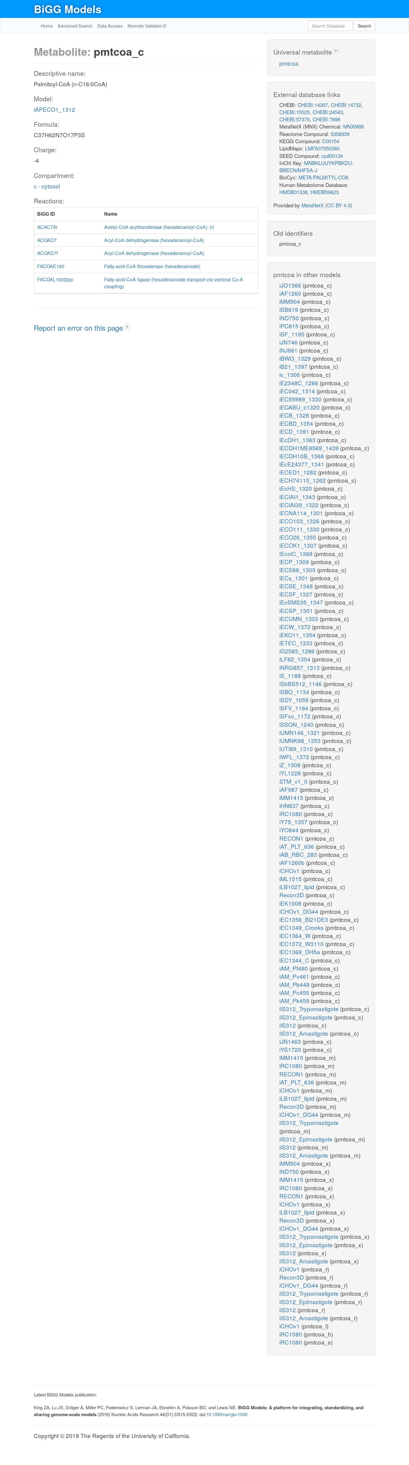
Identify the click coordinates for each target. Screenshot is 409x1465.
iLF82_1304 (295, 659)
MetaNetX (313, 205)
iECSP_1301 (296, 610)
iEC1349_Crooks (302, 927)
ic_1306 (290, 374)
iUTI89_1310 (296, 748)
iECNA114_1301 (302, 513)
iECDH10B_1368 (302, 456)
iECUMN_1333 (299, 618)
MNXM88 (353, 126)
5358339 (340, 134)
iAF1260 (291, 293)
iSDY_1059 (294, 700)
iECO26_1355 (298, 537)
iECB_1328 (294, 415)
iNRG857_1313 (300, 667)
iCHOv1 (290, 870)
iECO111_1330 (300, 529)
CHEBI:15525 (294, 112)
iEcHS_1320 (296, 488)
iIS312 (288, 1025)
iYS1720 (291, 1049)
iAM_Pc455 (295, 992)
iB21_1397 (294, 366)
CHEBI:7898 (326, 119)
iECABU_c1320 (300, 407)
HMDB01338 (293, 192)
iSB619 (289, 309)
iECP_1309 (294, 562)
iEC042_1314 (297, 391)
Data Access (110, 25)
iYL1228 (290, 773)
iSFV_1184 (294, 708)
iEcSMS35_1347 (302, 602)
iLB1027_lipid (297, 887)
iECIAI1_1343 (298, 497)
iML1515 (291, 879)
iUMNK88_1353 (300, 740)
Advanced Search (75, 25)
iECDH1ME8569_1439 (309, 448)
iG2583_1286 (297, 651)
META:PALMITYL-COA (324, 177)
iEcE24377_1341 (302, 464)
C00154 (330, 141)
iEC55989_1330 (301, 399)
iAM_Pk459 (295, 1000)
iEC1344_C (295, 960)
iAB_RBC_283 (299, 854)
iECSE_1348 (296, 586)
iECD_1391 (295, 431)
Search (364, 26)
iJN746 (289, 342)
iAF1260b (292, 862)
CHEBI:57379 (294, 119)
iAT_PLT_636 (297, 846)
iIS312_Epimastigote (306, 1017)
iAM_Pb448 (295, 984)
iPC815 (289, 326)
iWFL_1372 (295, 757)
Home (47, 25)
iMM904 (290, 301)
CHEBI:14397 (313, 104)
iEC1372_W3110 (302, 944)
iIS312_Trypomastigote (309, 1009)
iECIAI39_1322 (299, 505)
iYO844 (289, 830)
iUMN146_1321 (300, 732)
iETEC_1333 (296, 643)
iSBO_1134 (295, 692)
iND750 (289, 318)
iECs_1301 (294, 578)
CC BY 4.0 (338, 205)
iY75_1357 (294, 822)
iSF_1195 (292, 334)
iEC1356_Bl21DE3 (304, 919)
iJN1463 (290, 1041)
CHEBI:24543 (328, 112)
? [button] (127, 326)
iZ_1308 (290, 765)
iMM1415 (292, 797)
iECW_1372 (295, 627)
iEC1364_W (295, 935)
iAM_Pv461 (295, 976)
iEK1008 (291, 903)
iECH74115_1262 (303, 480)
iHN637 (289, 805)
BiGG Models (68, 8)
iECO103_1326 (300, 521)
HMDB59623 (324, 192)
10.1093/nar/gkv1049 (226, 1414)
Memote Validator (145, 25)
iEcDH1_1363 (298, 440)
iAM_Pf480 (294, 968)
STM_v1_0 (294, 781)
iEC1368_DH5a (300, 952)
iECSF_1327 (296, 594)
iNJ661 (289, 350)
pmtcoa (289, 63)
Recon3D (292, 895)
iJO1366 (291, 285)
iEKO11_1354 (298, 635)
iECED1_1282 (298, 472)
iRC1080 (291, 813)
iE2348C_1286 (299, 383)
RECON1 (292, 838)
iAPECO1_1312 (54, 109)
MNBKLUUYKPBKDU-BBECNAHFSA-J (316, 166)
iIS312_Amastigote (304, 1033)
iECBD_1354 (297, 423)
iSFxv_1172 (295, 716)
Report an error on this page (79, 327)
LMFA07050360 (322, 148)
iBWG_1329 (295, 358)
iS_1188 (290, 675)
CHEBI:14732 (346, 104)
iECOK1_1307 (298, 545)
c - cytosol (47, 186)
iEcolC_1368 (296, 553)
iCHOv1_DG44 (299, 911)
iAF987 (289, 789)
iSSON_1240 (297, 724)
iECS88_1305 (298, 570)
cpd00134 (332, 155)
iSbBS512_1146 (301, 683)
